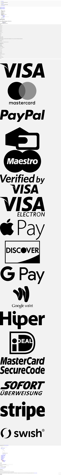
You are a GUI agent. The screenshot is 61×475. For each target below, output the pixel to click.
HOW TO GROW (3, 455)
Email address (2, 470)
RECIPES (2, 14)
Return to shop (4, 454)
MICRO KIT (2, 13)
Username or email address (3, 464)
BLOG (2, 459)
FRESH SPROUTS (6, 445)
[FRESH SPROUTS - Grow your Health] (2, 8)
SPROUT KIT (2, 456)
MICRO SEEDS (3, 457)
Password (1, 465)
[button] (3, 5)
